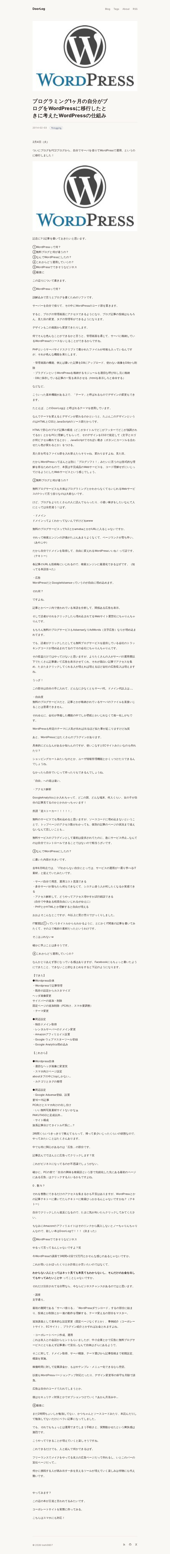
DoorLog (39, 8)
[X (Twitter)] (136, 1544)
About (126, 8)
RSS (135, 8)
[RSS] (124, 1544)
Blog (107, 8)
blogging (56, 128)
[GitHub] (130, 1544)
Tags (116, 8)
